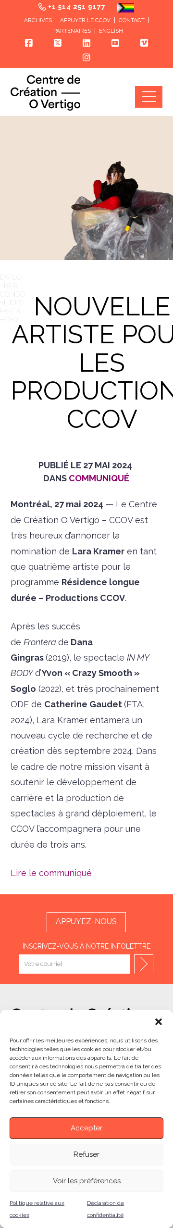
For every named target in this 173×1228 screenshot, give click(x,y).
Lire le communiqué (51, 873)
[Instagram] (86, 57)
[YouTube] (115, 43)
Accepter (86, 1128)
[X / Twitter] (57, 43)
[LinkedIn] (86, 43)
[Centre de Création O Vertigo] (45, 92)
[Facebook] (29, 43)
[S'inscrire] (143, 964)
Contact (132, 20)
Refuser (86, 1154)
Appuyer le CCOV (85, 20)
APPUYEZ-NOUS (86, 921)
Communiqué (99, 478)
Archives (38, 20)
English (111, 31)
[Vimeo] (144, 43)
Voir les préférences (87, 1181)
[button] (158, 1022)
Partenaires (72, 31)
